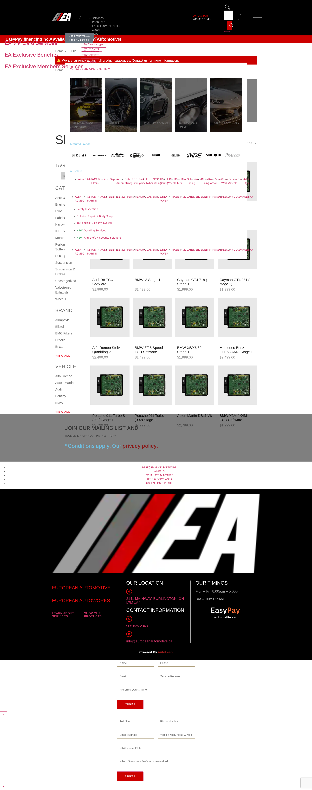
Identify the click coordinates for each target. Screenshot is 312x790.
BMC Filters (63, 333)
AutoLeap (166, 652)
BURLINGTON (200, 15)
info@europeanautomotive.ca (149, 641)
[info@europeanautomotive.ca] (129, 634)
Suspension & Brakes (65, 272)
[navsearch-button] (227, 7)
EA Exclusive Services (106, 26)
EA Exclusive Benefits (31, 55)
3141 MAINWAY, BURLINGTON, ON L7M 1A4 (155, 601)
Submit (130, 704)
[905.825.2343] (129, 619)
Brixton (60, 346)
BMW (59, 403)
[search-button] (227, 26)
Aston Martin (64, 383)
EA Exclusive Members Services (44, 66)
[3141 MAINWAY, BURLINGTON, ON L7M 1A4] (129, 591)
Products (98, 22)
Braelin (60, 340)
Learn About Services (63, 615)
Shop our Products (93, 615)
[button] (257, 18)
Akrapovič (62, 320)
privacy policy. (140, 446)
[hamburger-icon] (123, 17)
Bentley (60, 396)
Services (98, 18)
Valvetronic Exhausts (63, 290)
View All (62, 355)
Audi (58, 389)
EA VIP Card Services (31, 43)
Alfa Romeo (63, 376)
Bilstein (60, 326)
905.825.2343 (202, 19)
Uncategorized (65, 281)
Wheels (60, 299)
